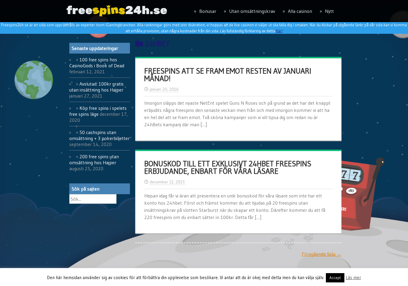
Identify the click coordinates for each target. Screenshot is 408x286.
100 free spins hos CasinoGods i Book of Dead (96, 63)
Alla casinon (300, 11)
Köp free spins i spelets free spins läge (98, 111)
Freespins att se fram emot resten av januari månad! (227, 74)
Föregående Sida (321, 254)
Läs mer (353, 277)
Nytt (329, 11)
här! (279, 30)
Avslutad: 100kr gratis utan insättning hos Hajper (96, 87)
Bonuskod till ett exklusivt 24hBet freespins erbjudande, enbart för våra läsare (227, 167)
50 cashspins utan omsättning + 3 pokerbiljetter (99, 135)
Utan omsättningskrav (252, 11)
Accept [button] (335, 277)
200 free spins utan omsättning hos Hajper (94, 159)
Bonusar (207, 11)
